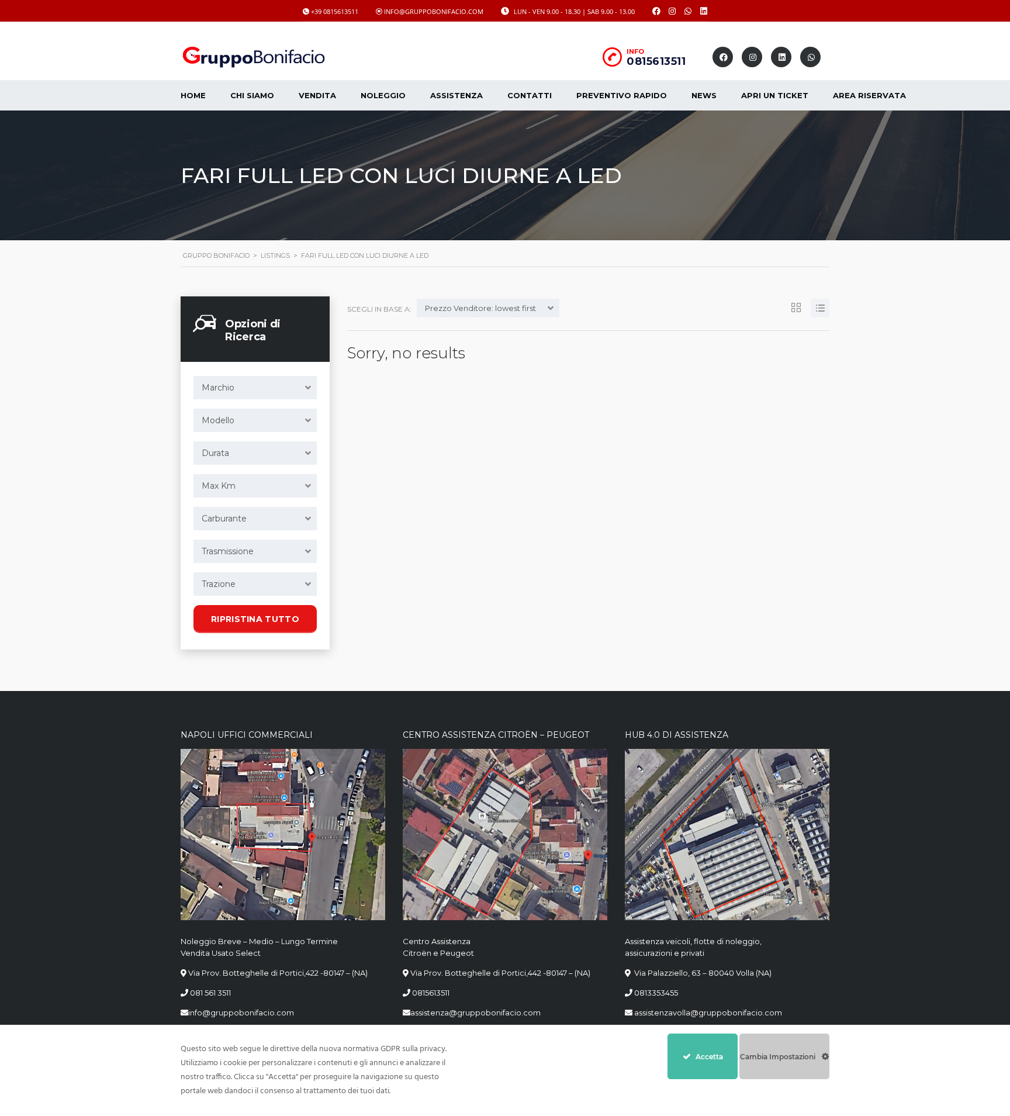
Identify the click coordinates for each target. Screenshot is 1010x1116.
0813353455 (656, 992)
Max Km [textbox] (219, 486)
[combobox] (255, 387)
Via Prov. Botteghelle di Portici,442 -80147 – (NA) (500, 972)
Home (193, 95)
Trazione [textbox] (219, 584)
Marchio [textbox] (218, 387)
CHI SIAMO (252, 95)
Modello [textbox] (218, 420)
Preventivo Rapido (621, 95)
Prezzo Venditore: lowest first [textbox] (480, 308)
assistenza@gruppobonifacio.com (475, 1012)
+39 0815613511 (334, 11)
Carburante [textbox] (224, 518)
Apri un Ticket (774, 95)
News (704, 95)
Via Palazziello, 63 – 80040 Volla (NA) (702, 972)
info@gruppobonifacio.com (241, 1012)
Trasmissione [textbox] (228, 551)
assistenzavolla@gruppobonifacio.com (707, 1012)
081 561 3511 (210, 992)
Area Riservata (869, 95)
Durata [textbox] (215, 453)
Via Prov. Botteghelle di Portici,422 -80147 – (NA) (278, 972)
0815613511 (656, 61)
